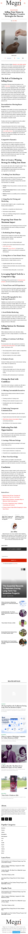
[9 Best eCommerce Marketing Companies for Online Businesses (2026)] (23, 603)
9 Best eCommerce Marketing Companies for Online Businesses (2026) (9, 603)
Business (3, 734)
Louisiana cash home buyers (8, 345)
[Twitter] (10, 819)
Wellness (3, 793)
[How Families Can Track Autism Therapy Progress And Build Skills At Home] (23, 642)
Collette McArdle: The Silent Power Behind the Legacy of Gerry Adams (9, 613)
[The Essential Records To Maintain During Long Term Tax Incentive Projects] (14, 582)
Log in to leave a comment (14, 549)
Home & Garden (14, 10)
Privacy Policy (14, 563)
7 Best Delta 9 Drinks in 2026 (8, 623)
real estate (7, 86)
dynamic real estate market (19, 64)
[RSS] (6, 819)
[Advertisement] (14, 663)
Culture (3, 764)
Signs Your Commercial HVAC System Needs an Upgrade (7, 518)
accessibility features (8, 131)
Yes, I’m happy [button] (16, 932)
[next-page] (24, 569)
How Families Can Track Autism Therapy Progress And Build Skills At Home (9, 642)
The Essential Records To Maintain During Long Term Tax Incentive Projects (13, 589)
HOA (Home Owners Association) (11, 419)
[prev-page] (22, 569)
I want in (13, 560)
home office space (7, 246)
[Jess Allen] (14, 526)
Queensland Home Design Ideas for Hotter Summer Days (9, 632)
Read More (23, 932)
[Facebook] (2, 819)
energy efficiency (12, 248)
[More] (22, 58)
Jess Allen (14, 20)
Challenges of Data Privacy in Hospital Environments (19, 518)
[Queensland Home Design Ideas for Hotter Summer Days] (23, 632)
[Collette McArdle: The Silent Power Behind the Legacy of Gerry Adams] (23, 613)
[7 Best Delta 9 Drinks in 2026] (23, 623)
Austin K (4, 595)
